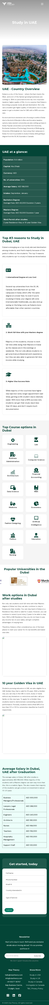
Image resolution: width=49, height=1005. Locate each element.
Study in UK (35, 978)
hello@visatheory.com (14, 975)
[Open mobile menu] (42, 4)
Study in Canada (35, 982)
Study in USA (35, 975)
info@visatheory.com (13, 978)
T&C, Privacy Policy (35, 988)
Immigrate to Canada (35, 985)
